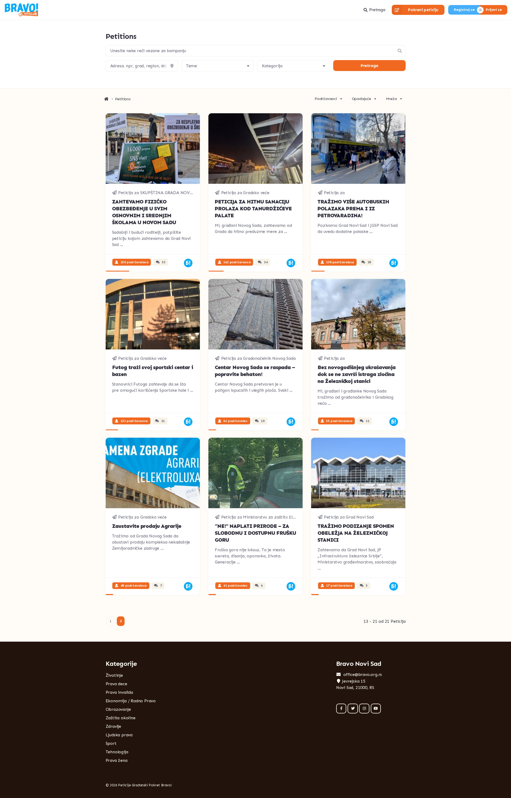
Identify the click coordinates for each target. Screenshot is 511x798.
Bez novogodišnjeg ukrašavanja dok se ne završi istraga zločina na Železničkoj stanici (356, 374)
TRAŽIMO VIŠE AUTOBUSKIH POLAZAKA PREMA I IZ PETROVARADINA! (353, 208)
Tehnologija (117, 751)
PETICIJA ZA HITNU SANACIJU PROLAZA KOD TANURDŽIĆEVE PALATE (253, 208)
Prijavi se (494, 9)
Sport (111, 743)
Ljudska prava (119, 734)
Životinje (114, 675)
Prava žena (116, 760)
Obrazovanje (118, 709)
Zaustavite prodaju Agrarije (146, 526)
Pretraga (377, 9)
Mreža (391, 99)
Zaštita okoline (120, 717)
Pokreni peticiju (423, 9)
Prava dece (116, 683)
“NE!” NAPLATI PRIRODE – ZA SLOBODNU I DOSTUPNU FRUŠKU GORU (255, 533)
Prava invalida (119, 692)
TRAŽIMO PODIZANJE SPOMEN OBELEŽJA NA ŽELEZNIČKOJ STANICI (356, 533)
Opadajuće (361, 99)
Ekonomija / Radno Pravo (131, 700)
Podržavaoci (326, 99)
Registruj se (464, 9)
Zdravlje (113, 726)
